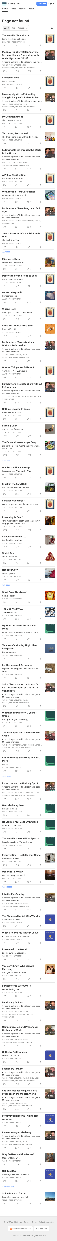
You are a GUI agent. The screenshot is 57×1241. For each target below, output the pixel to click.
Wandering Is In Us (11, 919)
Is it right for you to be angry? (15, 719)
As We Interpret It (12, 292)
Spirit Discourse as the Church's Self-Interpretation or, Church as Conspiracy (20, 687)
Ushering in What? (12, 871)
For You (5, 764)
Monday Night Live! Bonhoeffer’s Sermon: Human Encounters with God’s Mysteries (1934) (20, 55)
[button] (5, 9)
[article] (28, 40)
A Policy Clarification (14, 175)
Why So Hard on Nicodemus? (18, 1154)
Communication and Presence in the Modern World (20, 1028)
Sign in (51, 4)
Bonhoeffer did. (9, 329)
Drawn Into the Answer (12, 279)
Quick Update (8, 573)
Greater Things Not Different (18, 367)
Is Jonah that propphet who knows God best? (20, 670)
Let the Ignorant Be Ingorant (17, 665)
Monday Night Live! (11, 1157)
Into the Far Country (13, 894)
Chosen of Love (10, 77)
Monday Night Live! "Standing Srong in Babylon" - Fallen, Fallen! (20, 96)
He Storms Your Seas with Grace (20, 822)
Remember (7, 1119)
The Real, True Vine (10, 240)
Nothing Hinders (9, 808)
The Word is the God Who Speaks (20, 838)
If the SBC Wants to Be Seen (17, 325)
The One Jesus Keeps (11, 120)
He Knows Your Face (11, 412)
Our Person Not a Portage (16, 467)
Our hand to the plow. (12, 540)
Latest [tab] (6, 28)
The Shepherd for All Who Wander (21, 916)
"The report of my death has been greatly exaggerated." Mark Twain (21, 522)
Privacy (27, 1222)
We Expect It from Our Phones (18, 191)
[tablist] (15, 28)
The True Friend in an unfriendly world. (20, 136)
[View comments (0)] (17, 45)
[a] (50, 55)
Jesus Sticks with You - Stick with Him (21, 235)
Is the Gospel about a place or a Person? (20, 504)
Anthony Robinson (26, 68)
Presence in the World (14, 949)
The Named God (9, 556)
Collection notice (46, 1222)
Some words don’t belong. (14, 38)
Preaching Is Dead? (13, 517)
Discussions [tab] (22, 28)
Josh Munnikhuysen (21, 165)
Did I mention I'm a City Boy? (15, 487)
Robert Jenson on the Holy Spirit (20, 783)
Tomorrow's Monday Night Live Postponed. (19, 647)
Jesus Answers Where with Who (16, 471)
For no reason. (8, 81)
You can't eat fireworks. (12, 429)
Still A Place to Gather (14, 1193)
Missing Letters (11, 259)
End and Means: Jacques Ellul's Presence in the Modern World (19, 1092)
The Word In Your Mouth (15, 35)
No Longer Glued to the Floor (15, 1174)
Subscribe (42, 4)
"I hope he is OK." (10, 612)
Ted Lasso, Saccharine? (15, 133)
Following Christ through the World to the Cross (21, 151)
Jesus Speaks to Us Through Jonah (17, 842)
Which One (8, 553)
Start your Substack (21, 1228)
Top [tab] (13, 28)
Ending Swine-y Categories (14, 952)
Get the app (41, 1228)
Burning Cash (9, 425)
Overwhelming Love (13, 805)
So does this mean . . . (14, 536)
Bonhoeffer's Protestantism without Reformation (22, 385)
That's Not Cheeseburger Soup (19, 442)
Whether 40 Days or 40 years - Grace (19, 714)
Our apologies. (9, 652)
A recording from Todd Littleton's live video (22, 61)
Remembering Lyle (10, 989)
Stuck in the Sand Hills (14, 484)
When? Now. (9, 309)
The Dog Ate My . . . (12, 609)
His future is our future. (12, 178)
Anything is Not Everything (14, 370)
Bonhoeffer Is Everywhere (16, 985)
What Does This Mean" (14, 592)
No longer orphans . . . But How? (17, 312)
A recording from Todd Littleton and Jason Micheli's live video (21, 158)
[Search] (52, 28)
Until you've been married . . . (15, 972)
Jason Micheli (28, 221)
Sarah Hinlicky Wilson (22, 1042)
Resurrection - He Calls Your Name (21, 855)
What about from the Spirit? (14, 195)
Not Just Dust (9, 1171)
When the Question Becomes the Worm (20, 632)
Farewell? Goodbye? (13, 500)
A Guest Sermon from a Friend (16, 936)
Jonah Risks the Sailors (12, 825)
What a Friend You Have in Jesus (20, 932)
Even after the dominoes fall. (15, 1197)
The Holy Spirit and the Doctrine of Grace (21, 734)
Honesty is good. (9, 295)
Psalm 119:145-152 (11, 1055)
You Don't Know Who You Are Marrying (18, 967)
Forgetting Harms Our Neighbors (20, 1115)
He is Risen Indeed (10, 858)
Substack (15, 1235)
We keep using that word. (13, 875)
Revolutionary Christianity (17, 1132)
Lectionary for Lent (12, 1002)
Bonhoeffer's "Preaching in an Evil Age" (21, 210)
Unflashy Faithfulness (14, 1052)
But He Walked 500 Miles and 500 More (21, 759)
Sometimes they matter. (13, 262)
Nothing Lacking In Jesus (16, 409)
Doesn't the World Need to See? (19, 275)
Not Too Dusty (10, 569)
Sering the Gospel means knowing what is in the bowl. (21, 447)
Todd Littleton (18, 42)
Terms (34, 1222)
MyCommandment (12, 116)
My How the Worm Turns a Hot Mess (19, 627)
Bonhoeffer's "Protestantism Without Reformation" (18, 344)
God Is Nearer (8, 595)
